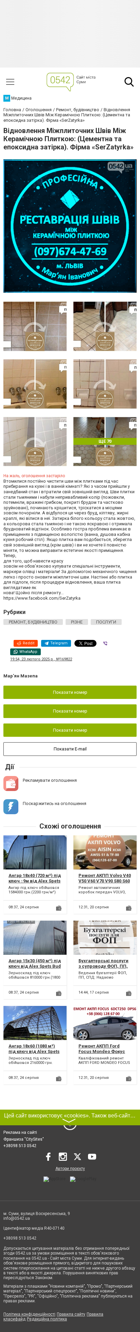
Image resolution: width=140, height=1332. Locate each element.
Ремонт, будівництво (33, 622)
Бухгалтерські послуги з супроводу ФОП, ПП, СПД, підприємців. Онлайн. (103, 968)
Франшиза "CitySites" (23, 1139)
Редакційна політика (47, 1319)
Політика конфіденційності (29, 1314)
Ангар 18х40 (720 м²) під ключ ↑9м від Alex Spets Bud (34, 881)
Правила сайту (71, 1314)
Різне (77, 622)
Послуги (106, 622)
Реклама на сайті (20, 1132)
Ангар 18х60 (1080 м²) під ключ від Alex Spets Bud (33, 1051)
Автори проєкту (70, 1168)
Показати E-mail (70, 748)
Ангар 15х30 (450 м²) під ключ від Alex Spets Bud (34, 963)
